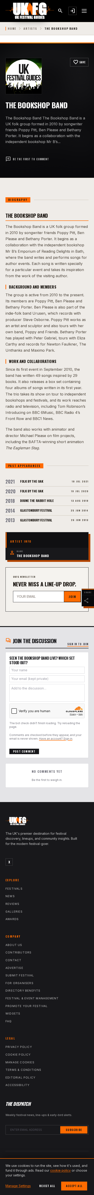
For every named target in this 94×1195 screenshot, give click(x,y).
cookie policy (60, 1170)
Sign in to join (78, 644)
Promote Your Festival (26, 1006)
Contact (13, 960)
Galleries (14, 911)
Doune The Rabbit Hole (37, 500)
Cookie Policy (18, 1054)
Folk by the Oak (31, 481)
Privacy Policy (18, 1047)
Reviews (12, 904)
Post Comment (24, 751)
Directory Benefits (23, 990)
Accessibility (17, 1085)
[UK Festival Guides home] (47, 822)
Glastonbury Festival (36, 510)
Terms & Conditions (23, 1070)
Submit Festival (19, 975)
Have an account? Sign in (55, 738)
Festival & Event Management (32, 998)
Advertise (14, 968)
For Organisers (19, 983)
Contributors (18, 952)
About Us (13, 945)
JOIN (72, 596)
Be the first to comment (27, 159)
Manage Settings (18, 1186)
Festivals (14, 888)
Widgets (12, 1013)
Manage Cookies (19, 1062)
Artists (30, 28)
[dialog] (47, 1176)
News (10, 896)
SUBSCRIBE (74, 1130)
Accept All (74, 1186)
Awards (12, 919)
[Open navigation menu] (84, 11)
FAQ (8, 1021)
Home (12, 28)
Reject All (47, 1186)
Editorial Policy (20, 1077)
